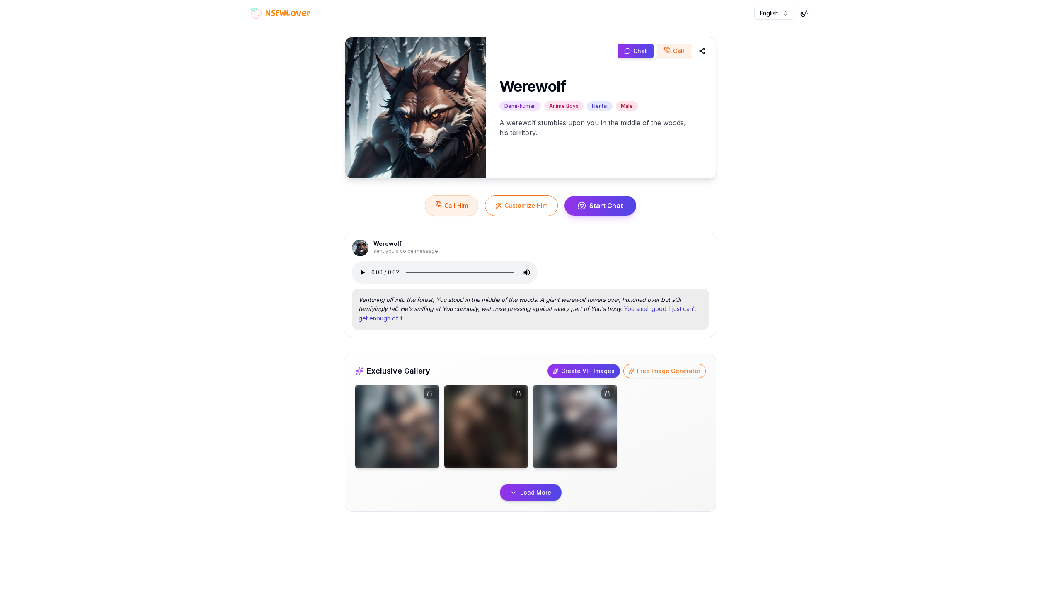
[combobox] (774, 13)
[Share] (702, 51)
